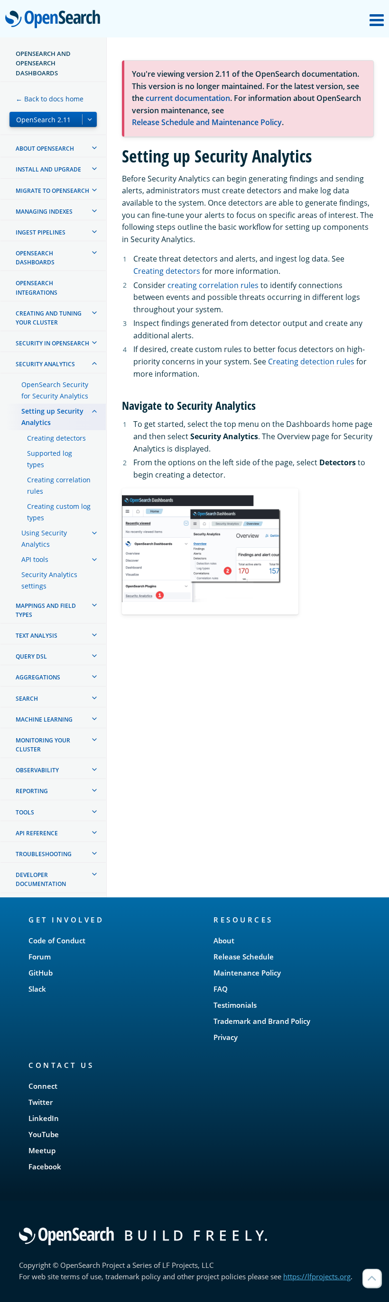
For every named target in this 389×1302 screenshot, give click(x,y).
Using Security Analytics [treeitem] (44, 538)
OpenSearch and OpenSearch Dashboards (43, 63)
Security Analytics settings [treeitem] (49, 580)
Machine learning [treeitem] (44, 719)
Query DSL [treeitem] (31, 656)
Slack (37, 989)
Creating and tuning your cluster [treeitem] (49, 317)
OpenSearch (55, 19)
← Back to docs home (49, 98)
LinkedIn (43, 1118)
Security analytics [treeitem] (45, 364)
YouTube (43, 1134)
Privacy (225, 1037)
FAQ (220, 989)
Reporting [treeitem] (32, 791)
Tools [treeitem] (25, 812)
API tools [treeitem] (34, 559)
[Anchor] (261, 405)
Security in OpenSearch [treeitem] (52, 343)
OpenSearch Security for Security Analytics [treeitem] (54, 390)
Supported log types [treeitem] (49, 459)
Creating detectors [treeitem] (56, 438)
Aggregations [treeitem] (38, 677)
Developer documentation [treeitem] (41, 879)
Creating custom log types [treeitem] (59, 512)
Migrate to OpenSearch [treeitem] (52, 191)
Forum (39, 956)
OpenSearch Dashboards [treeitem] (35, 257)
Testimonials (235, 1005)
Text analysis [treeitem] (36, 636)
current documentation (188, 98)
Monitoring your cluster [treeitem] (43, 744)
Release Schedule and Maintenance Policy (207, 122)
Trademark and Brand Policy (261, 1021)
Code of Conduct (56, 940)
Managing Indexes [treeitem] (44, 212)
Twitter (40, 1102)
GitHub (40, 972)
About (223, 940)
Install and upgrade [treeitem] (48, 169)
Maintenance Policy (247, 972)
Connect (42, 1086)
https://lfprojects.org (317, 1276)
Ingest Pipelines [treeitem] (40, 232)
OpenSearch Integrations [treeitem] (36, 287)
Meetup (42, 1150)
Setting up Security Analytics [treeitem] (52, 417)
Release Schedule (243, 956)
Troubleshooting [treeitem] (44, 854)
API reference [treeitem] (37, 833)
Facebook (44, 1166)
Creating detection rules (311, 361)
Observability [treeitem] (37, 770)
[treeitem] (94, 147)
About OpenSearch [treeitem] (45, 149)
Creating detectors (166, 271)
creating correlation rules (213, 285)
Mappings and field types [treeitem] (46, 610)
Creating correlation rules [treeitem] (59, 485)
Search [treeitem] (27, 699)
